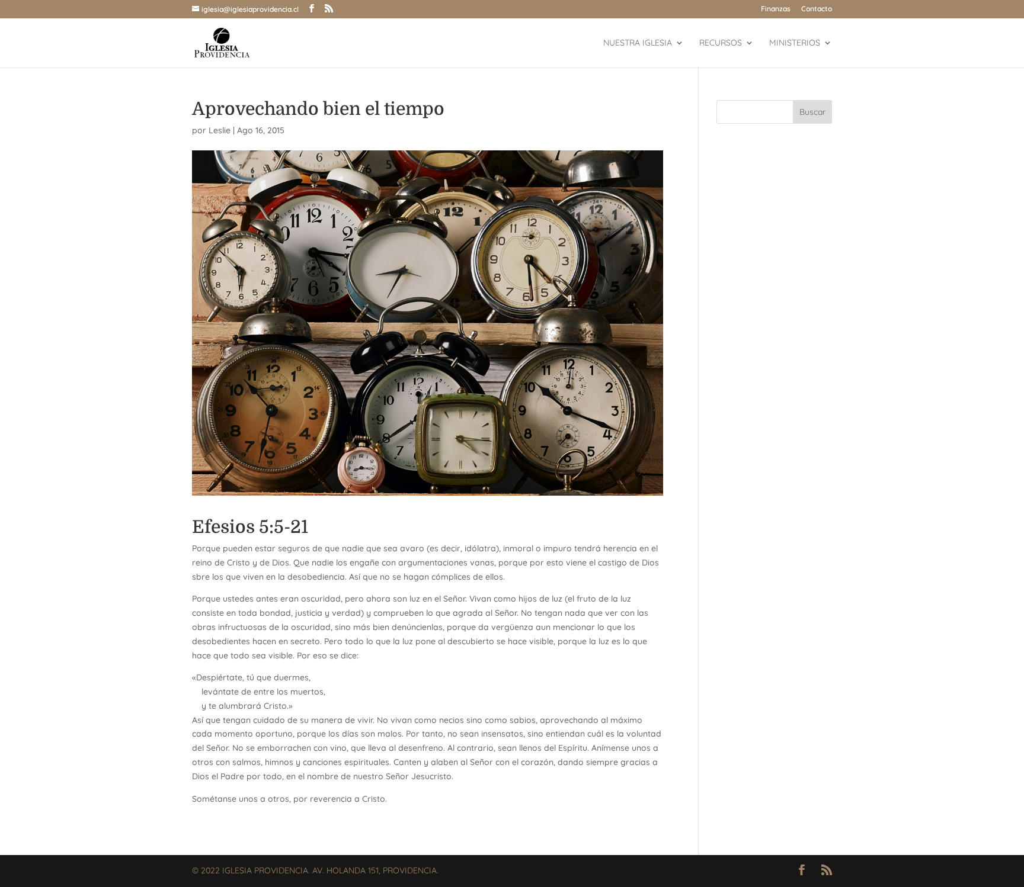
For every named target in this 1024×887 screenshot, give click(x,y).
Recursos (720, 43)
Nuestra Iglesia (637, 43)
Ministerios (794, 43)
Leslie (220, 130)
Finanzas (776, 9)
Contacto (816, 9)
